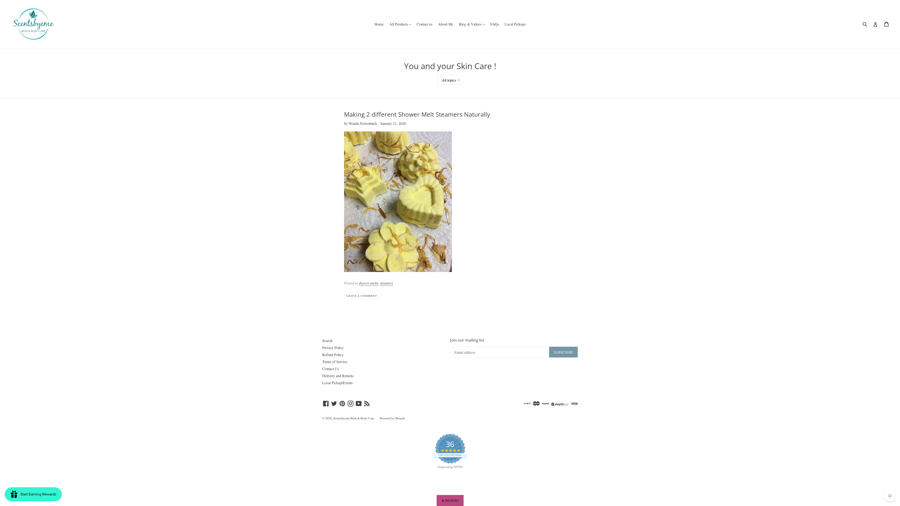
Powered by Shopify (392, 418)
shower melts (368, 282)
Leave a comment (362, 296)
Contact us (424, 24)
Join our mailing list (467, 340)
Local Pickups (515, 24)
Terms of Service (334, 361)
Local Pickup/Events (337, 382)
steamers (386, 282)
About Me (445, 24)
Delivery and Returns (338, 375)
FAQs (494, 24)
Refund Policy (333, 354)
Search (327, 340)
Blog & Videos (470, 24)
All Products (399, 24)
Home (379, 24)
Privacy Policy (333, 347)
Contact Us (330, 368)
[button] (450, 500)
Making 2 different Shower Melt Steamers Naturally (417, 114)
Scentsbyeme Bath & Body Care (353, 418)
